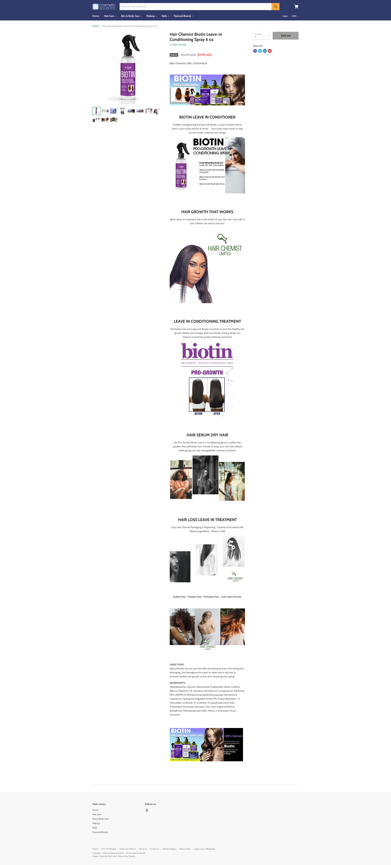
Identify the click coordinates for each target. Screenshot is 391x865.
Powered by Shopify (126, 856)
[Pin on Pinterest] (270, 51)
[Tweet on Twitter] (260, 51)
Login (285, 16)
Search (95, 849)
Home (95, 16)
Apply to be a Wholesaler (204, 849)
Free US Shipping (109, 849)
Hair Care (109, 16)
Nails (165, 16)
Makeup (150, 16)
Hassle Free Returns (127, 849)
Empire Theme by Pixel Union (104, 856)
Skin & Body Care (130, 16)
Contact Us (154, 849)
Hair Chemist (179, 44)
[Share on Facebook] (255, 51)
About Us (143, 849)
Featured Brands (183, 16)
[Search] (275, 6)
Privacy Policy (185, 849)
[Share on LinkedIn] (265, 51)
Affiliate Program (169, 849)
